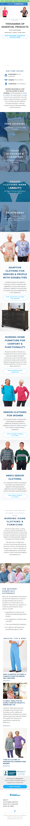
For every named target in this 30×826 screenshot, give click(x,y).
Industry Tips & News (15, 638)
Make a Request (15, 786)
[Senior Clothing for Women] (15, 391)
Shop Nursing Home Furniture (15, 371)
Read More (6, 680)
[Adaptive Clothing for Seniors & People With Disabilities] (15, 247)
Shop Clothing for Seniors (15, 63)
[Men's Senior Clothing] (15, 455)
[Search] (25, 4)
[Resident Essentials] (15, 4)
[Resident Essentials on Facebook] (15, 811)
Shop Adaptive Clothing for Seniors (15, 297)
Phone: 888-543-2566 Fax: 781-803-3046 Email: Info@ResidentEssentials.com (16, 817)
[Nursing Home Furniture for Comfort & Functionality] (15, 317)
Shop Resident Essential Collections (15, 36)
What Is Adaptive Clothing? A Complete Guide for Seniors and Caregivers (14, 676)
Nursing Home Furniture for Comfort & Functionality (15, 342)
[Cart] (29, 4)
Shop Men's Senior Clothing (15, 496)
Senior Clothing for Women (15, 414)
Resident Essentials (12, 815)
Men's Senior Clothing (15, 477)
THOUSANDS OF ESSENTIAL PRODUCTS (15, 23)
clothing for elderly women (18, 425)
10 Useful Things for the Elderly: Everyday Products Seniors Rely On (14, 703)
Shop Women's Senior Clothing (15, 434)
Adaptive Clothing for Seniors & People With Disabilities (15, 272)
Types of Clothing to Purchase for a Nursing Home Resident (14, 761)
